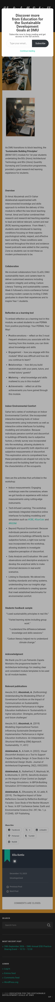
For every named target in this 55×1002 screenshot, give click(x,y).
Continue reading (27, 51)
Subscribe (40, 43)
